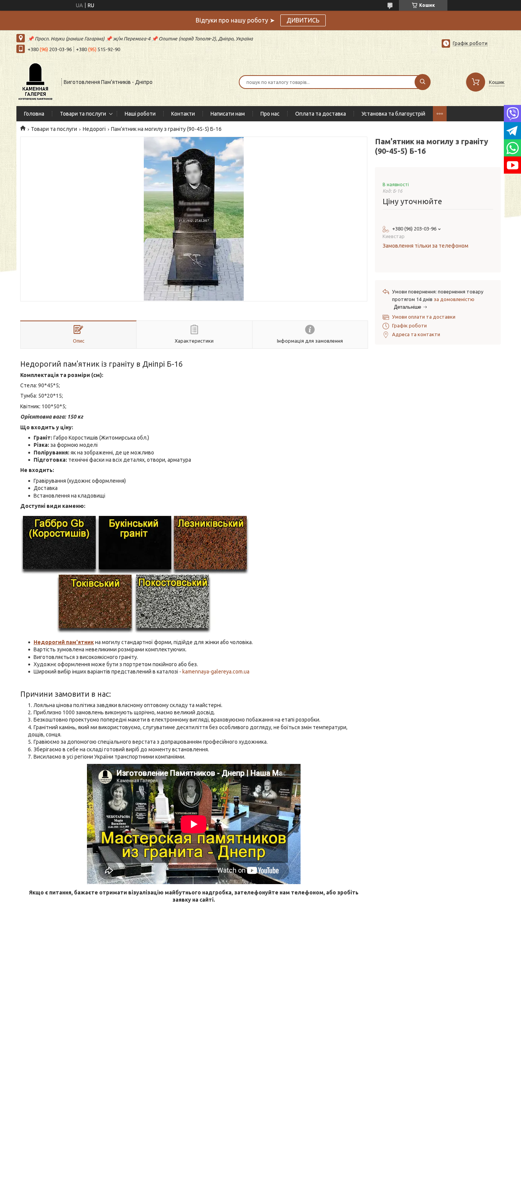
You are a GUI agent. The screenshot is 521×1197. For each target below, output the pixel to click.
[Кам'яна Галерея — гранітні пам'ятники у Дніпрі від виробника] (35, 81)
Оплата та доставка (320, 113)
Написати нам (228, 113)
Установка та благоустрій (393, 113)
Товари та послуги (83, 113)
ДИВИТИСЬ (303, 20)
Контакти (183, 113)
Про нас (270, 113)
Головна (34, 113)
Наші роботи (140, 113)
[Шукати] (423, 82)
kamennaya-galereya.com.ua (215, 672)
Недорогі (94, 129)
